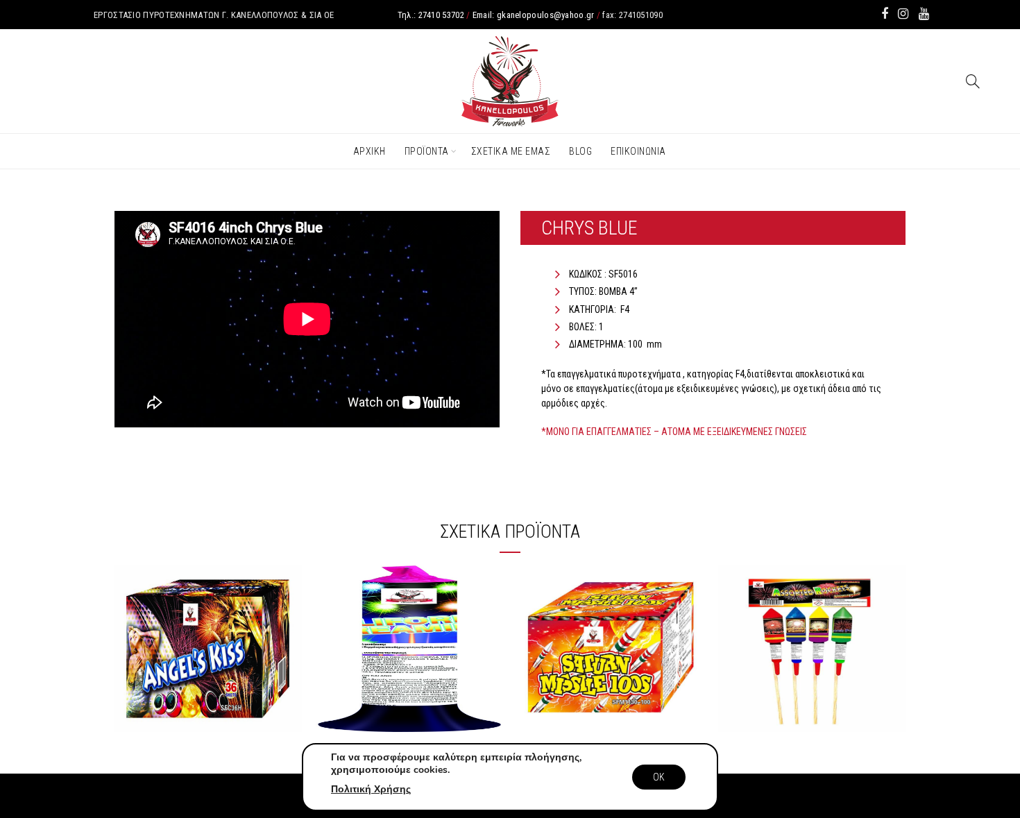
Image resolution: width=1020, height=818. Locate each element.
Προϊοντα (427, 151)
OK (659, 777)
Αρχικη (369, 151)
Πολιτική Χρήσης (371, 789)
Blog (580, 151)
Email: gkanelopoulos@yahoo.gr (534, 15)
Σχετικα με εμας (511, 151)
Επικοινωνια (638, 151)
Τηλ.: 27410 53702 (431, 15)
